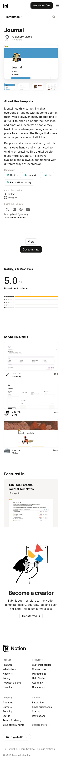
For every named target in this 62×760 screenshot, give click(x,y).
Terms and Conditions (15, 217)
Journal (16, 373)
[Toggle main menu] (57, 5)
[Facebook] (21, 209)
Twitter (11, 194)
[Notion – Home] (5, 5)
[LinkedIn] (14, 209)
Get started (31, 616)
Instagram (13, 197)
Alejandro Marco (22, 36)
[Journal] (31, 356)
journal (16, 450)
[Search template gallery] (53, 16)
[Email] (28, 209)
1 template (17, 39)
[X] (7, 209)
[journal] (31, 433)
